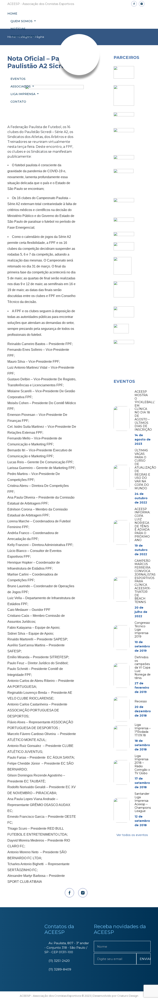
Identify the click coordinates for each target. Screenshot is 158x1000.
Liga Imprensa (23, 94)
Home (12, 13)
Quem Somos (21, 21)
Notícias (18, 29)
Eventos (18, 79)
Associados (20, 86)
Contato (18, 101)
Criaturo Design (127, 995)
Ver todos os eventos (132, 835)
